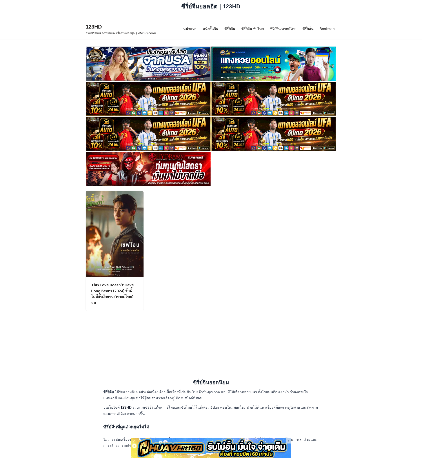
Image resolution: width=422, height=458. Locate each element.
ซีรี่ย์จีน (229, 29)
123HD (126, 407)
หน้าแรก (189, 29)
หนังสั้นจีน (210, 29)
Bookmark (327, 29)
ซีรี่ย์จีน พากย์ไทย (283, 29)
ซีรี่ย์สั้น (307, 29)
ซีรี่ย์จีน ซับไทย (252, 29)
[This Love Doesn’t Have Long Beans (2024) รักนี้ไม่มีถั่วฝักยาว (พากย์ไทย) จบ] (115, 234)
